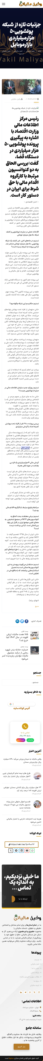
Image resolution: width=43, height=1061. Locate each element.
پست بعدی (24, 647)
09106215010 (34, 1011)
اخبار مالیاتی (30, 51)
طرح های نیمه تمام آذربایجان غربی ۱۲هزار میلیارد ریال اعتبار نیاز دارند (16, 775)
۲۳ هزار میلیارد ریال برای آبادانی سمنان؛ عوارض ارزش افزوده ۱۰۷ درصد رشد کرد (22, 789)
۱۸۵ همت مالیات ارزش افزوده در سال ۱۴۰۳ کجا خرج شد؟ (17, 637)
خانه (39, 51)
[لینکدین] (17, 621)
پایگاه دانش (35, 972)
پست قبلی (24, 631)
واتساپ (30, 740)
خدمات (36, 960)
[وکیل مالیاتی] (30, 3)
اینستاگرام (21, 740)
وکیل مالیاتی (16, 99)
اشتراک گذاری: (36, 621)
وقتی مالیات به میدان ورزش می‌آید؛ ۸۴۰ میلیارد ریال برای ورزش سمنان (22, 761)
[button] (21, 844)
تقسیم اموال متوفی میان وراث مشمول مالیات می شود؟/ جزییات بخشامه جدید (17, 804)
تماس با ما (35, 968)
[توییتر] (22, 621)
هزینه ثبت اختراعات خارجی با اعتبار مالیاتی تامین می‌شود (24, 820)
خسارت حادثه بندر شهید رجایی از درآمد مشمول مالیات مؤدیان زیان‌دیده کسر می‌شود (15, 654)
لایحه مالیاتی (34, 985)
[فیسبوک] (26, 621)
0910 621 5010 (25, 736)
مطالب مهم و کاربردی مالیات (29, 977)
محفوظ (11, 1058)
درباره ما (36, 981)
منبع (37, 606)
